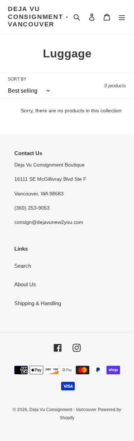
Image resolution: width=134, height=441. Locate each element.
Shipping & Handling (37, 303)
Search (22, 266)
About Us (25, 284)
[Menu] (121, 17)
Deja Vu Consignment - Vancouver (38, 16)
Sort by (17, 79)
